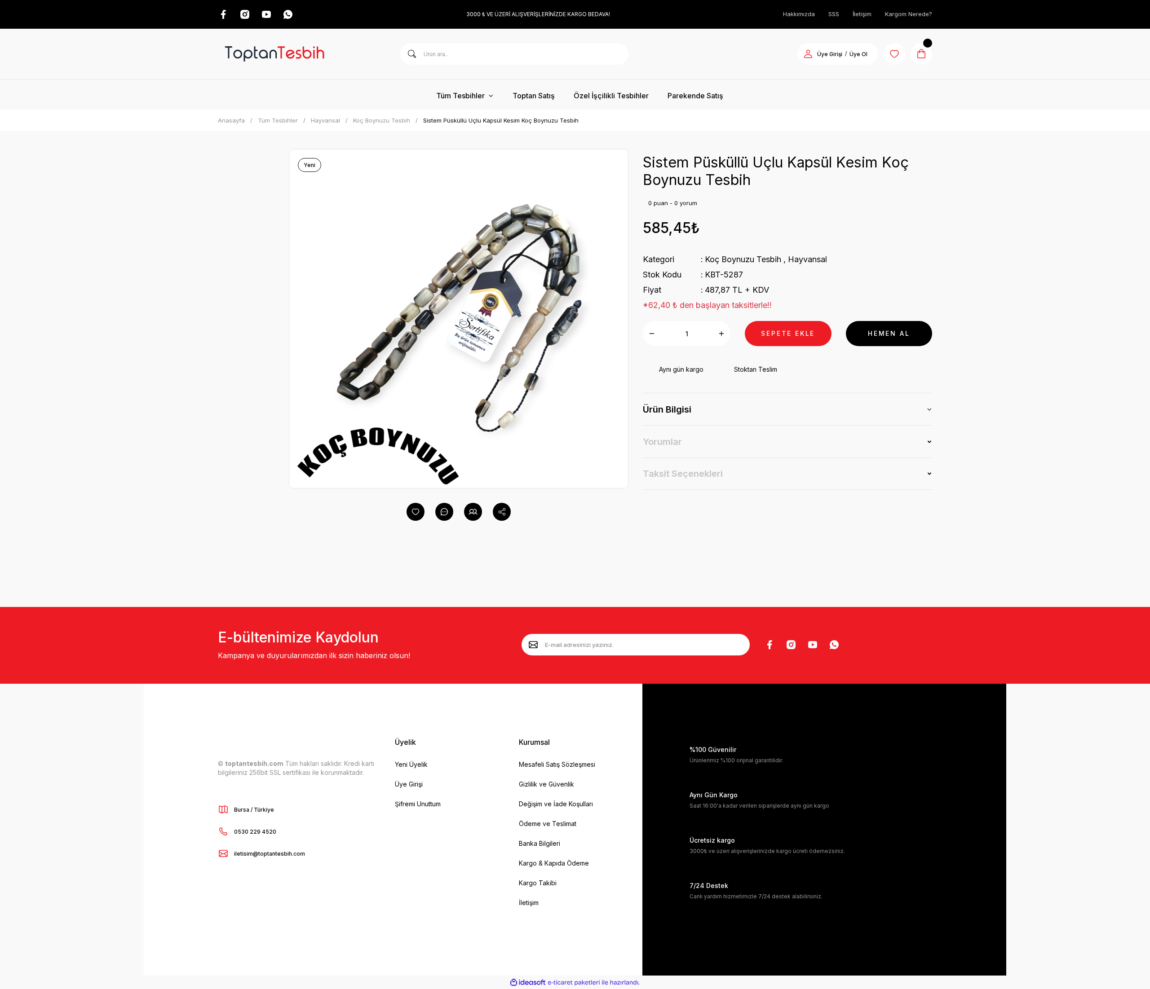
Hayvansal (807, 259)
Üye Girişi (829, 54)
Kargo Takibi (538, 883)
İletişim (862, 14)
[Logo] (274, 54)
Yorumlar (662, 441)
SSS (833, 14)
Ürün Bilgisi (667, 409)
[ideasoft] (528, 982)
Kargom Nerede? (908, 14)
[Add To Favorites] (416, 512)
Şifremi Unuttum (418, 804)
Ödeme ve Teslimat (547, 823)
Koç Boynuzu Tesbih (743, 259)
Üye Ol (858, 54)
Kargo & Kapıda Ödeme (554, 863)
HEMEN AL (889, 333)
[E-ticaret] (574, 982)
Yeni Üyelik (411, 764)
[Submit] (533, 644)
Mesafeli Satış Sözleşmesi (557, 764)
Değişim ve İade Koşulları (556, 804)
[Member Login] (808, 53)
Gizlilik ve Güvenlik (546, 784)
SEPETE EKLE (788, 333)
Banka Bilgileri (539, 843)
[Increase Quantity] (721, 333)
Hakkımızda (799, 14)
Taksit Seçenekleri (683, 473)
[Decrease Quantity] (652, 333)
